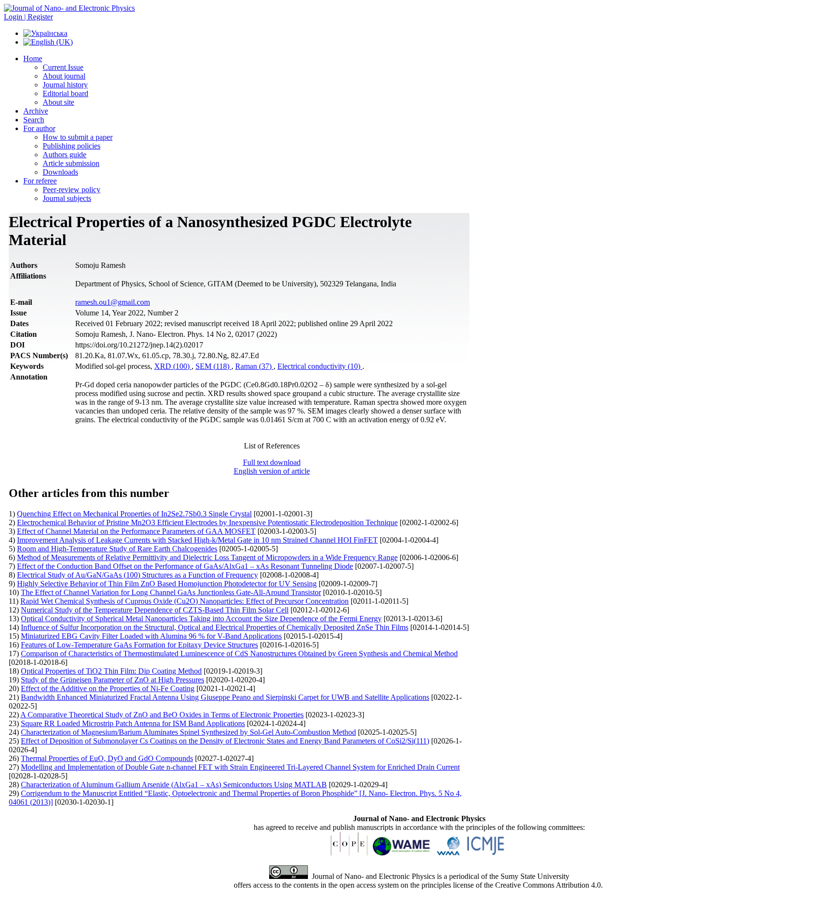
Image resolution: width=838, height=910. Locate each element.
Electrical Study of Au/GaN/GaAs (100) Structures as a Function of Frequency (137, 575)
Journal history (65, 85)
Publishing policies (71, 146)
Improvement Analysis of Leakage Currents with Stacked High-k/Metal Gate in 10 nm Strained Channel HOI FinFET (197, 540)
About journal (64, 76)
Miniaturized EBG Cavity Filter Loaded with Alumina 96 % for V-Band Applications (151, 636)
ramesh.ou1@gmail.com (112, 302)
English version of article (272, 471)
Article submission (71, 163)
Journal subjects (67, 198)
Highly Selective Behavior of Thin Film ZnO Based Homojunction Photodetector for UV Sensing (167, 583)
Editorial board (65, 93)
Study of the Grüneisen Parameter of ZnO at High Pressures (112, 680)
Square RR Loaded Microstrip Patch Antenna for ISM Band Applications (133, 723)
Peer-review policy (71, 189)
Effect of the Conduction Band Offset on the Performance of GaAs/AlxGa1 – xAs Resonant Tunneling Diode (185, 566)
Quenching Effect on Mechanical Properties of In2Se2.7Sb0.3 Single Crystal (134, 514)
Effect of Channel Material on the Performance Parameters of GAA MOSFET (136, 531)
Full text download (272, 462)
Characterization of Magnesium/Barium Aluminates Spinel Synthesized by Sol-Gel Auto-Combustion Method (188, 732)
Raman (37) (254, 366)
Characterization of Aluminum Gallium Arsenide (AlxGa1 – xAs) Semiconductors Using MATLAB (174, 784)
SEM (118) (213, 366)
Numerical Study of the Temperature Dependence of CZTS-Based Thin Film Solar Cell (155, 610)
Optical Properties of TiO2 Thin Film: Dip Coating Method (111, 671)
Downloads (60, 172)
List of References (272, 446)
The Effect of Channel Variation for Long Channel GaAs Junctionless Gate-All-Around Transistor (171, 592)
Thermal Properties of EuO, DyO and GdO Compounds (107, 758)
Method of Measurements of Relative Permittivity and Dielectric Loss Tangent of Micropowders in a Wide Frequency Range (207, 557)
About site (58, 102)
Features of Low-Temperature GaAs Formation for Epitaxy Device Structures (139, 645)
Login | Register (28, 17)
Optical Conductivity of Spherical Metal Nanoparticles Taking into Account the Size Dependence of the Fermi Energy (201, 618)
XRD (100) (173, 366)
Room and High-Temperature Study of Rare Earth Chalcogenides (117, 549)
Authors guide (64, 154)
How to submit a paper (78, 137)
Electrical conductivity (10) (319, 366)
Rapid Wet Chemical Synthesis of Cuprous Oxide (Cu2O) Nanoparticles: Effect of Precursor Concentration (184, 601)
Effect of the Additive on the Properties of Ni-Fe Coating (107, 688)
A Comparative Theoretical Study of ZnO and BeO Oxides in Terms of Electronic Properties (162, 715)
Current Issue (63, 67)
